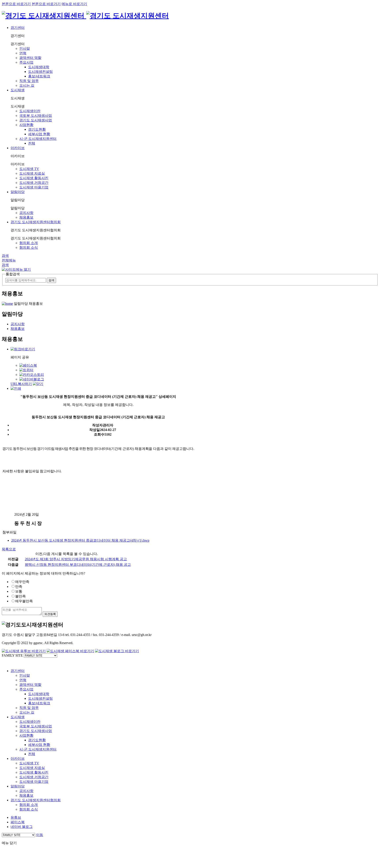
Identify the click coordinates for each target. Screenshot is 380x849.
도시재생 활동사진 (33, 178)
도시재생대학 (38, 67)
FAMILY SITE (12, 655)
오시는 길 (26, 85)
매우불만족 (24, 601)
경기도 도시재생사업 (35, 120)
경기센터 (18, 27)
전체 (31, 143)
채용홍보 (26, 217)
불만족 (20, 596)
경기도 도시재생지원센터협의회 (36, 222)
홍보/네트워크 (39, 76)
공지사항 (26, 213)
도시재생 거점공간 (33, 182)
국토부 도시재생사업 (35, 115)
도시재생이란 (29, 111)
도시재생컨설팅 (40, 71)
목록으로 (9, 549)
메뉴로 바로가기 (74, 4)
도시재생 (18, 90)
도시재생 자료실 (32, 173)
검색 (5, 255)
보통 (18, 591)
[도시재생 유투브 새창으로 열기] (24, 651)
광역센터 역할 (30, 58)
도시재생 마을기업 (33, 187)
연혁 (22, 53)
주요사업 (26, 62)
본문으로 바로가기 (16, 4)
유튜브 (16, 817)
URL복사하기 (21, 384)
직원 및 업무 (29, 81)
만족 (18, 586)
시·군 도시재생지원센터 (38, 139)
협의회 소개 (28, 243)
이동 (39, 835)
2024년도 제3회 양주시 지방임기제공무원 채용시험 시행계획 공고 (76, 559)
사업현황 (26, 125)
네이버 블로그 (22, 827)
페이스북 (18, 822)
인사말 (24, 48)
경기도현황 (37, 129)
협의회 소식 (28, 247)
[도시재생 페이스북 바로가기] (70, 651)
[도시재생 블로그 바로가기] (117, 651)
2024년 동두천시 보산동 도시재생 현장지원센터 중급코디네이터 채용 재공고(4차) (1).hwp (80, 540)
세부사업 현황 (39, 134)
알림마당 (18, 192)
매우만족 (22, 582)
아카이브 (18, 148)
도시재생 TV (29, 169)
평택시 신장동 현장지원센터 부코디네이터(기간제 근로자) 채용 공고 (78, 564)
